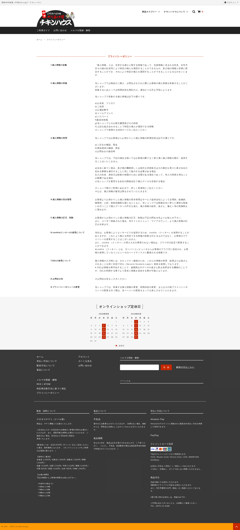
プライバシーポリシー (48, 392)
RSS (39, 384)
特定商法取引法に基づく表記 (51, 388)
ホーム (39, 40)
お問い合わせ (60, 30)
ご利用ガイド (43, 30)
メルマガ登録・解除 (80, 30)
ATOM (47, 384)
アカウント (231, 2)
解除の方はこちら (185, 367)
